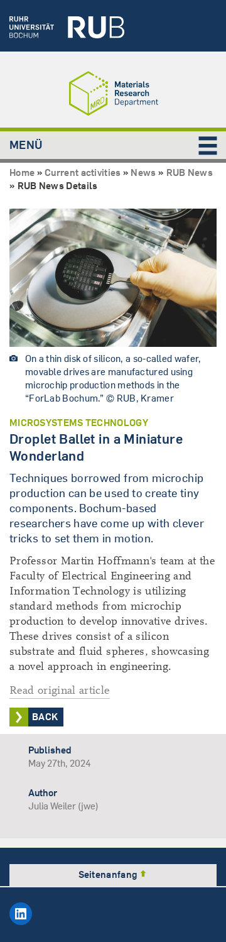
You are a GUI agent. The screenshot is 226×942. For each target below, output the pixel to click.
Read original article (59, 690)
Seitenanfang (108, 874)
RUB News (189, 172)
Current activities (83, 172)
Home (22, 172)
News (143, 172)
